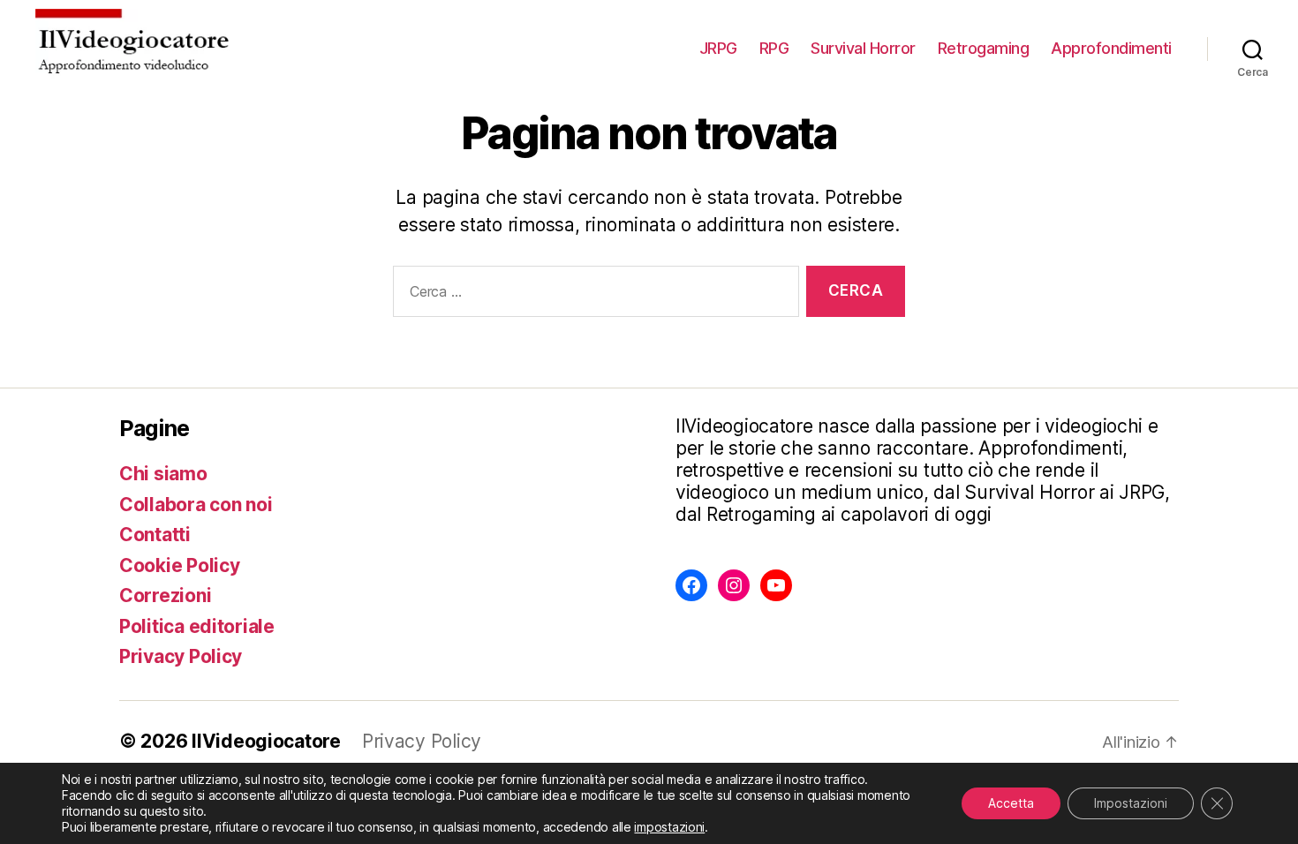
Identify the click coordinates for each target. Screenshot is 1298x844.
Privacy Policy (180, 656)
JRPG (718, 48)
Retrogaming (984, 48)
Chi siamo (163, 474)
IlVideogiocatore (266, 741)
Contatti (155, 535)
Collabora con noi (195, 505)
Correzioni (165, 595)
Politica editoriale (197, 626)
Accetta (1011, 802)
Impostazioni (1130, 802)
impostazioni (669, 826)
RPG (774, 48)
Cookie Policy (179, 565)
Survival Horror (863, 48)
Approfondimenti (1111, 48)
